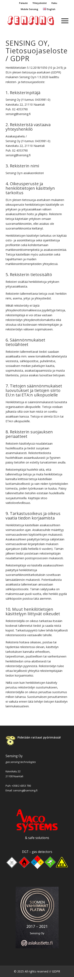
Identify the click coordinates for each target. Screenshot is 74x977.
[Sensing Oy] (31, 20)
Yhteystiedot (39, 3)
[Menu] (62, 20)
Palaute (23, 3)
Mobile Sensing (29, 9)
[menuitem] (23, 3)
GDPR (56, 971)
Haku (54, 3)
